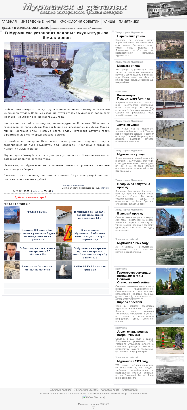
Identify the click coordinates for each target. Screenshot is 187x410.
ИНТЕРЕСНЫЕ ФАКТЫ (38, 21)
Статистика (129, 390)
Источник (104, 188)
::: (93, 408)
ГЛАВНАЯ (9, 21)
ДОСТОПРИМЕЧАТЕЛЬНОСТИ (25, 28)
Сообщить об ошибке (73, 185)
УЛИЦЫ (109, 21)
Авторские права (110, 390)
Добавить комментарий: (31, 197)
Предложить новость (86, 390)
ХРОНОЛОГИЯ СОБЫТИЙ (80, 21)
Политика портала (60, 390)
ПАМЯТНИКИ (129, 21)
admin (36, 191)
